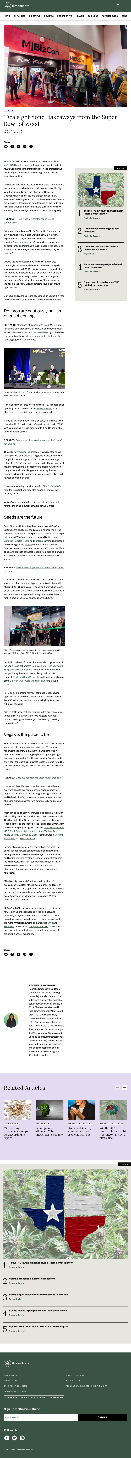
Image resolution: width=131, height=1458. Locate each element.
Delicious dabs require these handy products (38, 777)
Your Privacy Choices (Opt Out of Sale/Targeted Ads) (34, 1398)
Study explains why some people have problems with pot (80, 1131)
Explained (19, 16)
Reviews (49, 16)
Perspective (64, 16)
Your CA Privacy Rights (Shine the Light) (86, 1386)
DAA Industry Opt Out (15, 1391)
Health (80, 16)
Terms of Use (11, 1381)
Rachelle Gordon (13, 132)
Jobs (124, 16)
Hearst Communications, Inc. (21, 1450)
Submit (102, 1417)
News (7, 16)
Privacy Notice (73, 1381)
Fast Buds (39, 541)
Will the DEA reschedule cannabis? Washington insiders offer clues (113, 1133)
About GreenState (13, 1375)
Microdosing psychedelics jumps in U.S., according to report (17, 1133)
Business (93, 16)
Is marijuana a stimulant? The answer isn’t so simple (49, 1131)
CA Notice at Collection (16, 1386)
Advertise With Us (75, 1375)
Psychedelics (110, 16)
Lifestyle (34, 16)
